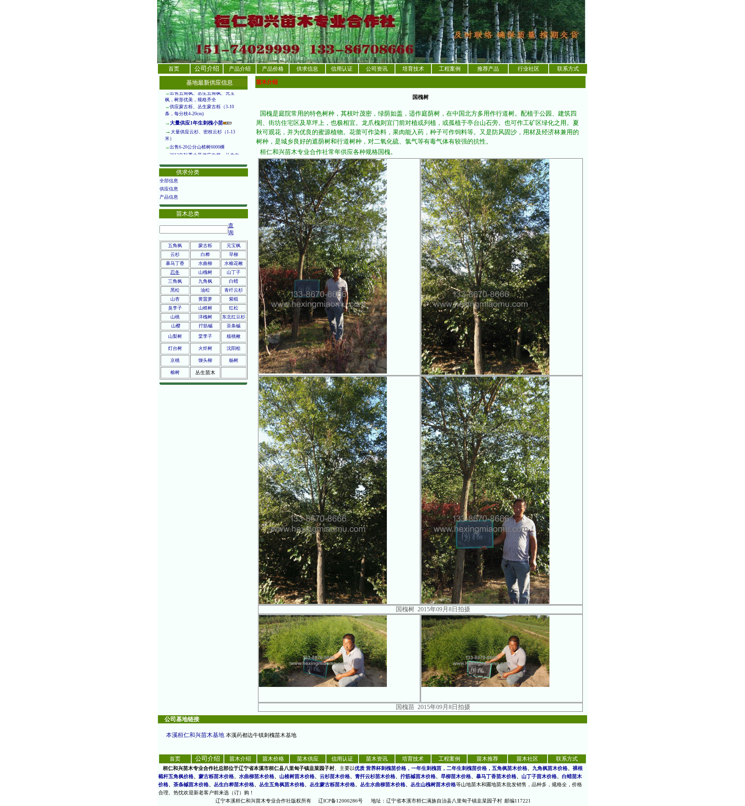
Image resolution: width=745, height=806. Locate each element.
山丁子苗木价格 (539, 776)
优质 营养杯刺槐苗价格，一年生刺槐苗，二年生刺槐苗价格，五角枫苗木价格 (441, 768)
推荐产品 (488, 69)
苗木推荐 (487, 759)
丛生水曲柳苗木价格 (382, 784)
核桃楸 (234, 336)
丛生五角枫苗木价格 (282, 784)
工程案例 (450, 69)
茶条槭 (234, 326)
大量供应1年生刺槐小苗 (196, 103)
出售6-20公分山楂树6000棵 (197, 127)
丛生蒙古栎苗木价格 (332, 784)
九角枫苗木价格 (550, 768)
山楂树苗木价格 (297, 776)
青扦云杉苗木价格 (375, 776)
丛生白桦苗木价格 (234, 784)
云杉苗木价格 (335, 776)
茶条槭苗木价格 (191, 784)
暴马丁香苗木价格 (496, 776)
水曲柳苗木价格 (256, 776)
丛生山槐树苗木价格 (433, 784)
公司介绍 (206, 68)
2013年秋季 (181, 135)
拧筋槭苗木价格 (418, 776)
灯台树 (175, 348)
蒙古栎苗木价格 (216, 776)
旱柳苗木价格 (456, 776)
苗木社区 (527, 759)
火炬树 (205, 348)
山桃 (175, 317)
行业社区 (528, 69)
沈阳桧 (234, 348)
